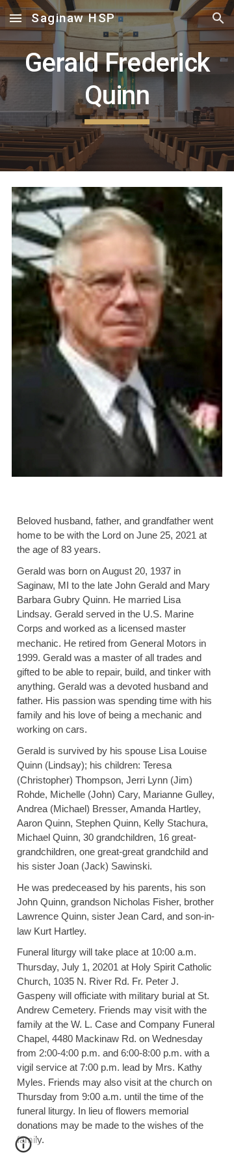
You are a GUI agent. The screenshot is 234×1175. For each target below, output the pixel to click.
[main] (117, 86)
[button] (15, 18)
